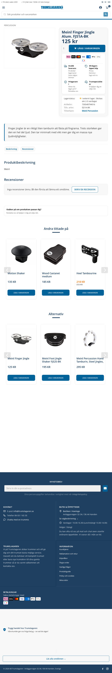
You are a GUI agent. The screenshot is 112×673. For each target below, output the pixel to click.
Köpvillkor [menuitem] (63, 558)
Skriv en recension (84, 189)
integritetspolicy (79, 494)
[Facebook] (102, 668)
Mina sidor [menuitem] (63, 580)
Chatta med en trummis (18, 519)
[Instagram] (107, 668)
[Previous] (7, 270)
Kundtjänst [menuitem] (63, 549)
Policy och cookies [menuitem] (66, 576)
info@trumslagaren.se (23, 511)
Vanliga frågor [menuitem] (65, 567)
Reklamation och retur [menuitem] (68, 553)
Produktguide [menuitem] (65, 571)
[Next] (104, 270)
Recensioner (28, 149)
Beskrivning (11, 149)
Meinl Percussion (90, 110)
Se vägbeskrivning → (68, 518)
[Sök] (106, 14)
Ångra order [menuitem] (64, 562)
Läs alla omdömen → (56, 658)
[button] (3, 7)
